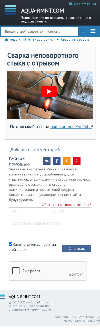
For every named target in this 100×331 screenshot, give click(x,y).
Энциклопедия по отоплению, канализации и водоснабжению (56, 15)
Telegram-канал (84, 4)
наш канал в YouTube (71, 126)
